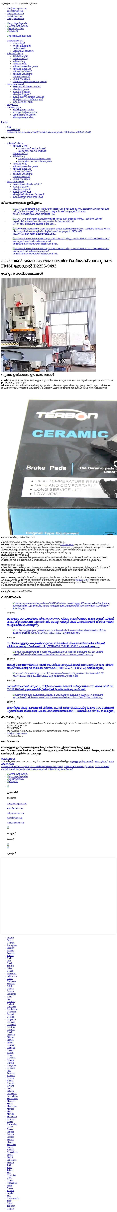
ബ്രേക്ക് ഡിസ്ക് (20, 58)
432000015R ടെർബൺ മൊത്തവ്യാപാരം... (35, 234)
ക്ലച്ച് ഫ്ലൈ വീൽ (23, 102)
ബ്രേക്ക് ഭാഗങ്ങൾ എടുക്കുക (79, 766)
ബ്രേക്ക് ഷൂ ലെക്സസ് (60, 769)
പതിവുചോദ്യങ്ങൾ (23, 51)
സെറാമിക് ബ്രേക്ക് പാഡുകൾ (46, 766)
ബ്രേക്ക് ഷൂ (19, 61)
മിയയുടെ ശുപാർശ (23, 117)
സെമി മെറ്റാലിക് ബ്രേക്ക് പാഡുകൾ (28, 769)
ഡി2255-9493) (67, 544)
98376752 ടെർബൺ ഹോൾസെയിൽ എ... (34, 214)
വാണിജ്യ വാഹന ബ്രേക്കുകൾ (35, 161)
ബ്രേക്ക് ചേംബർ (21, 76)
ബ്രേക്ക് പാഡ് (20, 56)
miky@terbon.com (15, 13)
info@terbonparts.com (17, 8)
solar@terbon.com (15, 11)
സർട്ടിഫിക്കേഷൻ (22, 46)
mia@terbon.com (14, 16)
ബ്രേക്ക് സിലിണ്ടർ (22, 71)
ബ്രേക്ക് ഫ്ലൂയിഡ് (23, 74)
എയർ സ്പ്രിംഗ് (21, 79)
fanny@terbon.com (15, 18)
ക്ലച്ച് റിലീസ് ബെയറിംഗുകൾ (28, 97)
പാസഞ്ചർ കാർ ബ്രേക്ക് (31, 148)
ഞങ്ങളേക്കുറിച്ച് (15, 40)
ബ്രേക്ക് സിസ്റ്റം (15, 53)
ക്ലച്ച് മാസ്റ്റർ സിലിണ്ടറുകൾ (28, 99)
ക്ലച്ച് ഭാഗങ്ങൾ (15, 84)
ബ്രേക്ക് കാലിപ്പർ (22, 69)
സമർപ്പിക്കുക (8, 759)
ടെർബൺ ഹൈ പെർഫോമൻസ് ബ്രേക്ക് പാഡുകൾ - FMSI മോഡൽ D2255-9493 (49, 132)
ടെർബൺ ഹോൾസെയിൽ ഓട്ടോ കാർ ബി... (35, 244)
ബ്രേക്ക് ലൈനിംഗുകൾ (25, 66)
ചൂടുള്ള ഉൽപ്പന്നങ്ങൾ (81, 761)
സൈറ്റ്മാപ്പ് (101, 761)
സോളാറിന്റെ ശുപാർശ (25, 112)
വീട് (9, 127)
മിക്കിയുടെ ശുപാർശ (23, 109)
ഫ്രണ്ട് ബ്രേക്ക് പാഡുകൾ (15, 766)
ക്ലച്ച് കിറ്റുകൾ (21, 89)
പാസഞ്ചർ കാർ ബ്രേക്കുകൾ (34, 158)
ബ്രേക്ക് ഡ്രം (20, 63)
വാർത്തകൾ (19, 48)
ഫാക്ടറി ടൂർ (19, 43)
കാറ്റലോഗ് (12, 104)
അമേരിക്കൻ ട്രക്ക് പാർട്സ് (27, 86)
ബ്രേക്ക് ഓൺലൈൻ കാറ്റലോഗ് (30, 81)
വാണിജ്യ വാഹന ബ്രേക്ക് (32, 151)
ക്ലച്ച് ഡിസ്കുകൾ (22, 94)
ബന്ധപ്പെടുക (14, 107)
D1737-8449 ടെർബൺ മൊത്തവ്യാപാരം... (34, 224)
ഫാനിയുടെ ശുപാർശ (24, 115)
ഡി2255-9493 (82, 580)
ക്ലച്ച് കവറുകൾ (21, 92)
